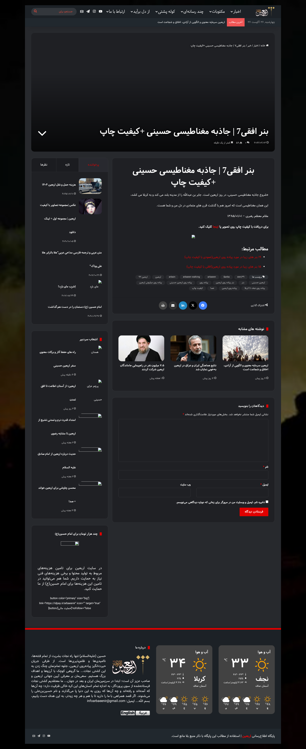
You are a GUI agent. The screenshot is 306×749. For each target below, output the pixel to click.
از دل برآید (141, 11)
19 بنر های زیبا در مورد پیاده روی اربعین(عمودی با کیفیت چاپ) (222, 257)
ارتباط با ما (117, 11)
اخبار (237, 11)
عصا (212, 288)
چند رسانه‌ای (193, 11)
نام (265, 467)
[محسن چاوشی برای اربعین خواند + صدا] (90, 489)
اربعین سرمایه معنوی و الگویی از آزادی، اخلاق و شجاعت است (246, 367)
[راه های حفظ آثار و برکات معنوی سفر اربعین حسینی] (90, 353)
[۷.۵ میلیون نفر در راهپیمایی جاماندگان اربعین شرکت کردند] (141, 348)
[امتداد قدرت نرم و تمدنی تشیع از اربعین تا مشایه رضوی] (90, 421)
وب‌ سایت (185, 485)
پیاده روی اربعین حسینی (181, 282)
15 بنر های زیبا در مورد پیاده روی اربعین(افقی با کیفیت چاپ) (224, 266)
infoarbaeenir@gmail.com (106, 701)
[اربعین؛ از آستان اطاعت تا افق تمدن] (90, 393)
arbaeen (212, 277)
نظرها (43, 164)
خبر (249, 46)
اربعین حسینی (258, 282)
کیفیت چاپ (197, 288)
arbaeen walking (191, 277)
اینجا (215, 226)
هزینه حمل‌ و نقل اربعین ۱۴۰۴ (59, 185)
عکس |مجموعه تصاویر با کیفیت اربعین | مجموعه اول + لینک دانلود (58, 218)
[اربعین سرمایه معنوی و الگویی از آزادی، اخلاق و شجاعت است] (245, 348)
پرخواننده (93, 164)
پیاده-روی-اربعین (229, 288)
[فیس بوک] (203, 305)
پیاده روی (204, 282)
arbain (172, 277)
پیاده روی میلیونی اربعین (150, 282)
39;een (240, 277)
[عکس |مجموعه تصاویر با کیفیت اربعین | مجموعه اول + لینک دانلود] (90, 206)
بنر (243, 282)
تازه (67, 164)
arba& (227, 277)
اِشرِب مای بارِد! (67, 286)
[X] (193, 305)
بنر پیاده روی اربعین (225, 282)
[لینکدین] (183, 305)
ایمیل (264, 485)
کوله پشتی (166, 11)
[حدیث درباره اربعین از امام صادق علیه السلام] (90, 455)
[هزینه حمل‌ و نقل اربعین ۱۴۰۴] (90, 186)
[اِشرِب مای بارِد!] (90, 288)
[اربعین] (265, 12)
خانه (263, 46)
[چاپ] (163, 305)
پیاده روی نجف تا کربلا (255, 288)
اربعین (158, 277)
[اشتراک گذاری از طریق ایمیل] (173, 305)
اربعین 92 (143, 277)
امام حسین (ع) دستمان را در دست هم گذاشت (75, 307)
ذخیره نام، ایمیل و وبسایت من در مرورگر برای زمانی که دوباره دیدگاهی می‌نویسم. (220, 502)
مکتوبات (218, 11)
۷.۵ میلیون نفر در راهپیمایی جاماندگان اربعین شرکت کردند (142, 367)
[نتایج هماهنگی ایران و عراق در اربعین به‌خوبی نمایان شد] (193, 348)
